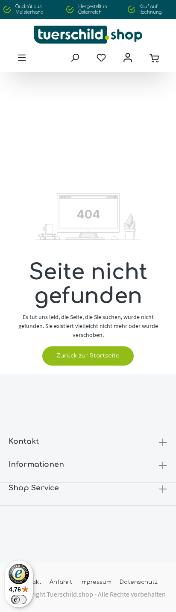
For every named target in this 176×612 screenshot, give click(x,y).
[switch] (18, 599)
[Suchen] (75, 57)
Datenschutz (139, 582)
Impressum (95, 582)
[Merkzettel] (101, 57)
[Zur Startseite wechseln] (88, 35)
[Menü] (22, 57)
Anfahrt (61, 582)
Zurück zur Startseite (88, 356)
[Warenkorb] (154, 57)
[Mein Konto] (127, 57)
